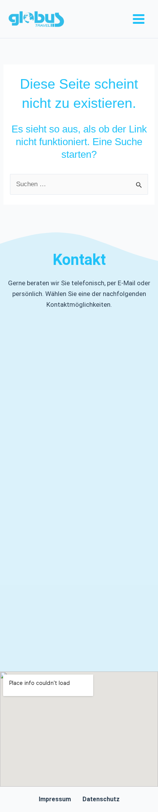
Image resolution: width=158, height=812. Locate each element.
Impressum (55, 799)
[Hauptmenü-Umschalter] (139, 19)
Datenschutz (101, 799)
